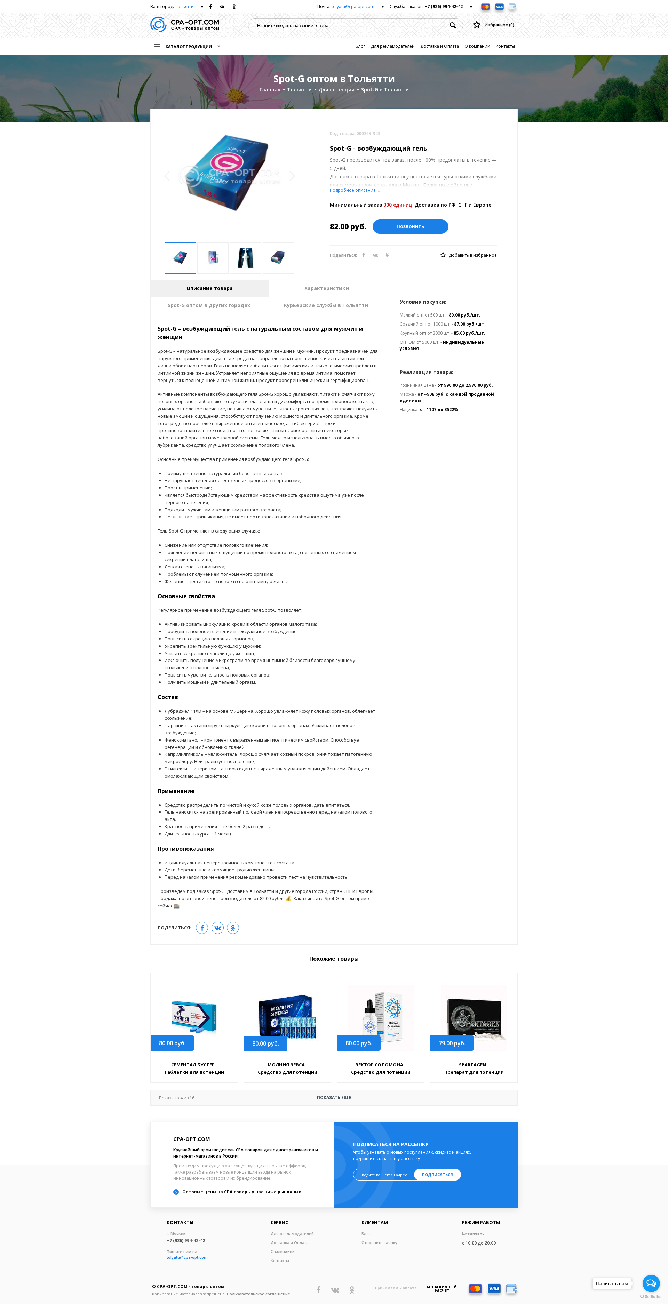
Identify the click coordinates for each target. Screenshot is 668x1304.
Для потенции (336, 89)
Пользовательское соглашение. (259, 1293)
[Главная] (184, 25)
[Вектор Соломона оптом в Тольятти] (380, 1018)
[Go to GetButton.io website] (651, 1297)
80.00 (172, 1043)
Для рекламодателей (393, 46)
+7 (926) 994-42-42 (443, 6)
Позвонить (410, 226)
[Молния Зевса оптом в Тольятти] (287, 1018)
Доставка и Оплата (439, 46)
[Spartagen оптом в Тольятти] (473, 1018)
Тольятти (184, 6)
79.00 (452, 1043)
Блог (360, 46)
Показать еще (255, 1098)
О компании (477, 46)
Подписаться (437, 1174)
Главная (270, 89)
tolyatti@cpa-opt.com (353, 6)
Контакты (505, 46)
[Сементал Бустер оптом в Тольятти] (194, 1018)
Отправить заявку (379, 1242)
